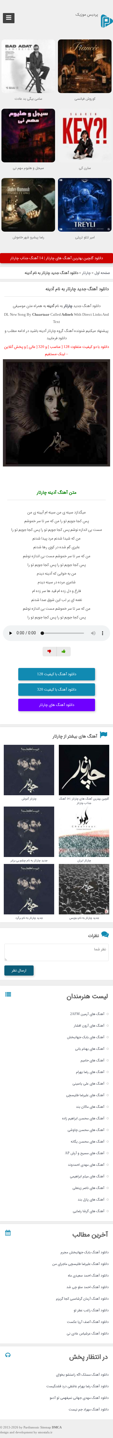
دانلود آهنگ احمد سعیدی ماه (88, 1275)
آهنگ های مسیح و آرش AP (84, 1153)
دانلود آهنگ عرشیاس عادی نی (88, 1333)
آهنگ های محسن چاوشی (86, 1130)
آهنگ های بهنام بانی (89, 1049)
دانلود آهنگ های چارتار (56, 705)
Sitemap (45, 1427)
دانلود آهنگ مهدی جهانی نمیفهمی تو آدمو (79, 1398)
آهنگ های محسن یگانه (87, 1141)
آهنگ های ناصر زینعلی (88, 1188)
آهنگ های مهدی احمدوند (86, 1165)
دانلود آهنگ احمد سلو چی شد (87, 1287)
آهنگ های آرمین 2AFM (87, 1014)
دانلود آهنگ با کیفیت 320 (56, 690)
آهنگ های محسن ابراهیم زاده (83, 1118)
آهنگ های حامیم (92, 1060)
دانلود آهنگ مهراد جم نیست (89, 1409)
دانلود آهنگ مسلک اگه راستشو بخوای (82, 1374)
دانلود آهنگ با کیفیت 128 (56, 674)
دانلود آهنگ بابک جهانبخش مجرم (85, 1252)
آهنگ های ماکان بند (90, 1107)
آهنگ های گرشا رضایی (88, 1211)
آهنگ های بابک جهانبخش (85, 1037)
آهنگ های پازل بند (91, 1199)
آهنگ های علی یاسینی (88, 1083)
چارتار (86, 273)
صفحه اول (102, 273)
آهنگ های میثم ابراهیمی (87, 1176)
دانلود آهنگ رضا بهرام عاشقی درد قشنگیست (77, 1386)
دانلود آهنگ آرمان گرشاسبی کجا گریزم (82, 1298)
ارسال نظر (19, 970)
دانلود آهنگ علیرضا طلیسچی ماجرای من (80, 1264)
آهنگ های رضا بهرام (90, 1072)
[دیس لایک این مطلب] (50, 651)
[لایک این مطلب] (64, 651)
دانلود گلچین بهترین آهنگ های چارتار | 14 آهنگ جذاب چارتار (56, 258)
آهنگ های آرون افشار (89, 1025)
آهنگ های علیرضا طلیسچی (85, 1095)
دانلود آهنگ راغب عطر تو (91, 1310)
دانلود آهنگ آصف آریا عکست (88, 1322)
